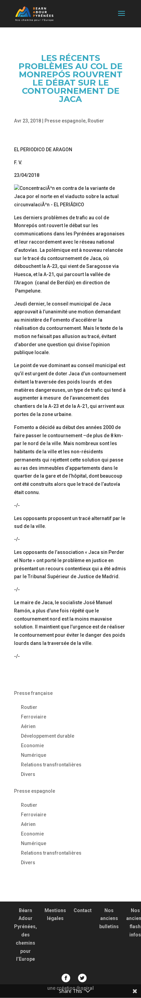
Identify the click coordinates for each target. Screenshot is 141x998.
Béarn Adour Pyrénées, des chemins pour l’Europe (25, 935)
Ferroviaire (33, 717)
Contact (83, 910)
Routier (96, 121)
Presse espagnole (65, 121)
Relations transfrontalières (51, 764)
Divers (28, 774)
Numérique (33, 755)
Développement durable (47, 736)
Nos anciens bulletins (109, 919)
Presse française (33, 693)
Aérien (28, 726)
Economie (32, 745)
